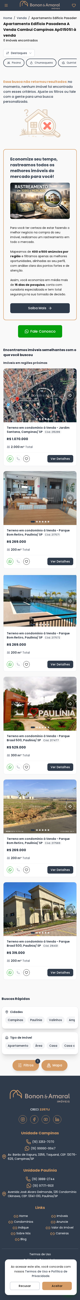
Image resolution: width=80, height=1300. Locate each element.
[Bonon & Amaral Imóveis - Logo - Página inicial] (40, 5)
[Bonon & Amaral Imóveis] (40, 1096)
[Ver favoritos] (73, 5)
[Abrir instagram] (23, 1119)
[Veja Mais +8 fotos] (40, 601)
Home (7, 18)
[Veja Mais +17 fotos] (40, 909)
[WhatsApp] (10, 458)
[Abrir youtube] (46, 1119)
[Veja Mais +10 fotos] (40, 806)
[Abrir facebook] (34, 1119)
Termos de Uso (36, 1271)
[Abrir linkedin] (57, 1119)
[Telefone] (18, 458)
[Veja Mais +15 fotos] (40, 395)
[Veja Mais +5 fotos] (40, 498)
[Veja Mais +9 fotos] (40, 704)
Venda (22, 18)
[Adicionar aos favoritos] (26, 458)
